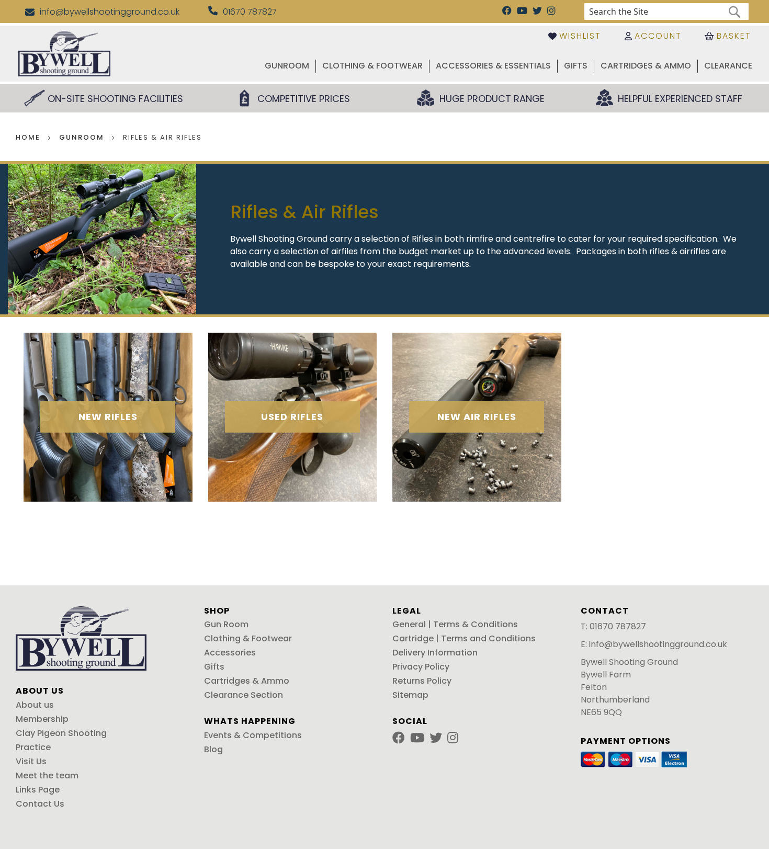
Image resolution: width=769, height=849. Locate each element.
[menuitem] (286, 66)
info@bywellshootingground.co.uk (658, 644)
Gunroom (83, 137)
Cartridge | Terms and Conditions (464, 638)
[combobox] (666, 11)
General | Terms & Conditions (455, 624)
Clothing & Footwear (248, 638)
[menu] (455, 66)
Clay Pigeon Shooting (61, 733)
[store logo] (64, 54)
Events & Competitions (253, 735)
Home (29, 137)
